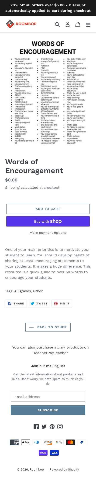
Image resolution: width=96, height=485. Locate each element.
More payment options (48, 232)
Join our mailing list (48, 366)
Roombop (37, 469)
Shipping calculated (21, 187)
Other (38, 291)
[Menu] (88, 24)
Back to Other (51, 327)
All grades (22, 291)
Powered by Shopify (64, 469)
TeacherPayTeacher (50, 353)
